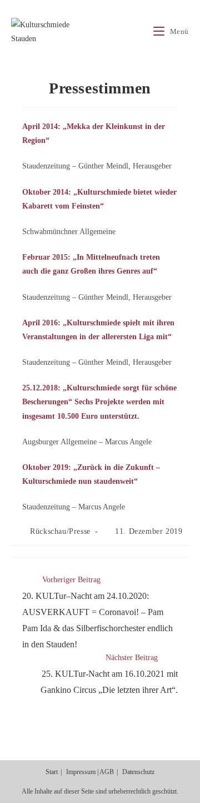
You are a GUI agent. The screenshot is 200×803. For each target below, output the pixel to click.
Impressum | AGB (90, 772)
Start (52, 772)
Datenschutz (138, 772)
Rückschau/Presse (60, 531)
